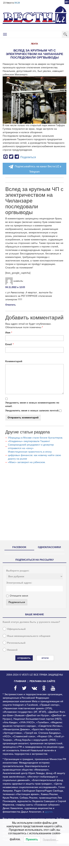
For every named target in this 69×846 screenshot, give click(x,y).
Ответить (10, 304)
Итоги (45, 657)
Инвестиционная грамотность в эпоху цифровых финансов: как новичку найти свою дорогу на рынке (34, 455)
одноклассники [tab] (49, 547)
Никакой (12, 649)
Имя (7, 332)
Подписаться (16, 602)
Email (8, 344)
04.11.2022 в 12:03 (15, 287)
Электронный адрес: (19, 582)
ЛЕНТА (34, 44)
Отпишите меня (19, 595)
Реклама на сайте (42, 681)
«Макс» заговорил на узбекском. (27, 462)
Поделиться (28, 157)
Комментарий (13, 361)
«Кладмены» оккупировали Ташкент (29, 441)
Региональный (16, 642)
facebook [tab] (19, 547)
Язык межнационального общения (28, 636)
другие (49, 811)
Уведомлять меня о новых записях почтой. (32, 410)
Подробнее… (50, 839)
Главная (20, 681)
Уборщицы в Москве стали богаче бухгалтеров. (35, 437)
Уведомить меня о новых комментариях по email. (32, 404)
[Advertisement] (34, 503)
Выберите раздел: (17, 570)
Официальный (16, 629)
